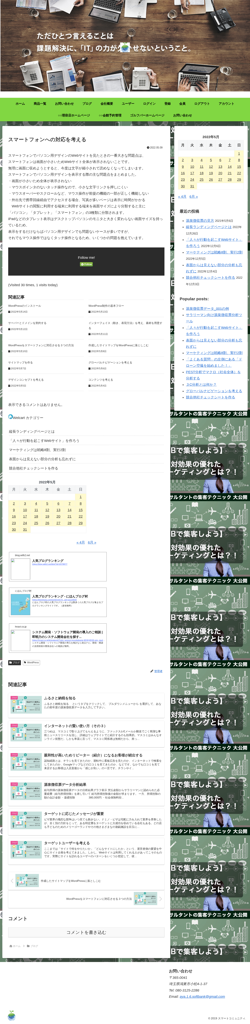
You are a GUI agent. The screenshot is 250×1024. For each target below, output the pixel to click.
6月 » (92, 542)
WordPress (33, 662)
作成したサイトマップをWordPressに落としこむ (118, 345)
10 (25, 510)
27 (58, 523)
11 (36, 510)
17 (25, 516)
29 (81, 523)
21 (69, 516)
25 (36, 523)
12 (47, 510)
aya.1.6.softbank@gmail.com (202, 997)
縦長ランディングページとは (32, 431)
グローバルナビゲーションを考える (110, 362)
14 (69, 510)
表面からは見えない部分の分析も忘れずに (42, 459)
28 (69, 523)
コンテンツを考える (100, 379)
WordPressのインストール (24, 305)
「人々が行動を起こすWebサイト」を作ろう (44, 441)
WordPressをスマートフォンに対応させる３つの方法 (41, 345)
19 (47, 516)
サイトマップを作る (20, 362)
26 (47, 523)
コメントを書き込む (86, 932)
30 (14, 529)
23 (14, 523)
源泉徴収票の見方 (200, 221)
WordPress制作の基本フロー (106, 305)
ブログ (16, 662)
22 (81, 516)
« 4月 (81, 542)
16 (14, 516)
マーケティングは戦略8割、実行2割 (37, 450)
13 (58, 510)
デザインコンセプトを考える (26, 379)
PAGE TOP (240, 990)
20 (58, 516)
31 (25, 529)
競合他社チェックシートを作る (33, 468)
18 (36, 516)
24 (25, 523)
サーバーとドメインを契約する (27, 323)
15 (81, 510)
